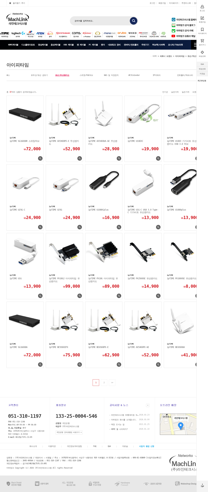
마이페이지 (173, 3)
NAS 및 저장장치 (111, 75)
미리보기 (40, 158)
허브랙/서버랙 (158, 44)
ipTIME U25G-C (17, 209)
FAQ (94, 446)
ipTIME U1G (15, 278)
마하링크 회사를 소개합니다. (123, 420)
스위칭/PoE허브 (86, 75)
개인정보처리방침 (74, 446)
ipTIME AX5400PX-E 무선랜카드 (64, 142)
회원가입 (162, 3)
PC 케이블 (93, 44)
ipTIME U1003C (135, 141)
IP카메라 (156, 75)
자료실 (202, 74)
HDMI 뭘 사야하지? (119, 429)
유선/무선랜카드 (195, 56)
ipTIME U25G (55, 209)
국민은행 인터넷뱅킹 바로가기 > (69, 432)
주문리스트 (186, 3)
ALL (8, 75)
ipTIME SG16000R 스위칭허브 (24, 141)
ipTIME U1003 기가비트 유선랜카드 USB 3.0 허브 (181, 142)
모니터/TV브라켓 (175, 44)
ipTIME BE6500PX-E (98, 347)
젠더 (103, 44)
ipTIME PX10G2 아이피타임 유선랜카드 (64, 280)
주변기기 (145, 44)
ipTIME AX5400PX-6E (138, 347)
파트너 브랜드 (166, 56)
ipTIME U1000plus (176, 209)
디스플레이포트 (28, 44)
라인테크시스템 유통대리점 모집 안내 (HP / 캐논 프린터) (125, 415)
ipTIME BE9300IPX (58, 347)
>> (112, 382)
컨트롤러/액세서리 (185, 75)
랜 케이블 (81, 44)
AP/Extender (134, 75)
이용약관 (52, 446)
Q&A (202, 64)
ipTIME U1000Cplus (98, 209)
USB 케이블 (69, 44)
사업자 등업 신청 (146, 446)
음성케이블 (55, 44)
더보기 (147, 405)
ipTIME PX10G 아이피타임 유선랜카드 (103, 280)
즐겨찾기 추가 (19, 3)
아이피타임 (179, 56)
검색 (133, 21)
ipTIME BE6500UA (176, 347)
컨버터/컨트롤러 (131, 44)
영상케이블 (43, 44)
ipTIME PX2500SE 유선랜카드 (142, 278)
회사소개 (33, 446)
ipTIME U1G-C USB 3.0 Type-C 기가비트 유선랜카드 (143, 211)
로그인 (152, 3)
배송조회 (202, 69)
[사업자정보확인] (153, 458)
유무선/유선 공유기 (39, 75)
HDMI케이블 (13, 44)
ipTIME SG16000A (18, 347)
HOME (155, 56)
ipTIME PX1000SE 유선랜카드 (182, 278)
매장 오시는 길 (117, 424)
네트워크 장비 (114, 44)
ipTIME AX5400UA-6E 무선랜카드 (102, 142)
